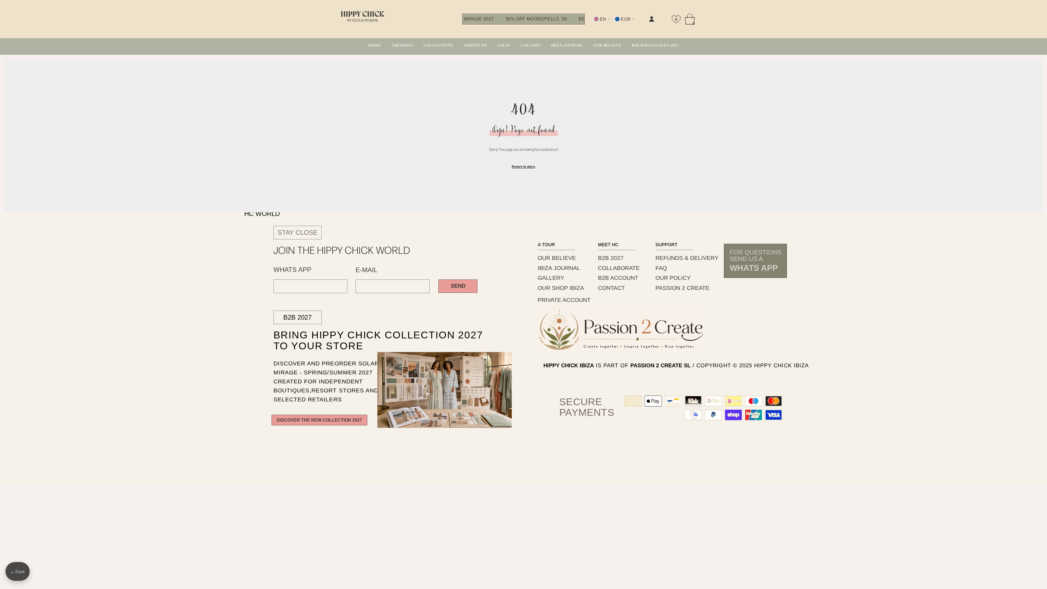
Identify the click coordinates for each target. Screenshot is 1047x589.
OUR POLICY (673, 278)
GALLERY (551, 278)
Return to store (523, 166)
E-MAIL (366, 270)
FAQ (661, 268)
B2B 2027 (297, 317)
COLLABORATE (619, 268)
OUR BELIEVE (557, 258)
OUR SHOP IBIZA (561, 288)
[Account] (651, 19)
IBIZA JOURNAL (559, 268)
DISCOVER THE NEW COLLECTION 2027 (319, 419)
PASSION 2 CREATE (682, 288)
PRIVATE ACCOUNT (564, 300)
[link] (596, 23)
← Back (17, 571)
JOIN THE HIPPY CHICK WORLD (342, 249)
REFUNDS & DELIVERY (686, 258)
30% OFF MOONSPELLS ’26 (536, 19)
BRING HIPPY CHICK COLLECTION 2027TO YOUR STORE (365, 340)
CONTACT (611, 288)
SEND (458, 286)
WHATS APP (292, 269)
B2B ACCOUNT (618, 278)
